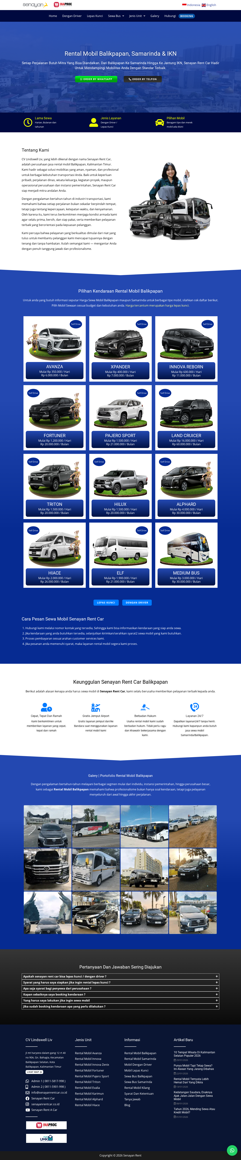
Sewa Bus (114, 16)
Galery (154, 16)
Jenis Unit (135, 16)
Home (53, 16)
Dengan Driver (72, 16)
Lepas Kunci (95, 16)
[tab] (120, 976)
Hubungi (170, 16)
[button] (116, 16)
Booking (186, 16)
